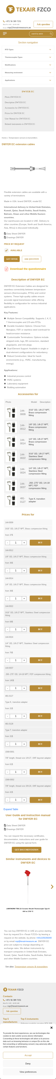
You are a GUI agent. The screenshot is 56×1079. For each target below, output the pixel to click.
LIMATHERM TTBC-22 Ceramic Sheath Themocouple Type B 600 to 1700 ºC (27, 910)
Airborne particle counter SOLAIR (36, 1023)
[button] (51, 1027)
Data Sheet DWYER (15, 233)
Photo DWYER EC (13, 97)
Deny (28, 1063)
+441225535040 (44, 938)
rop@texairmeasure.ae (19, 27)
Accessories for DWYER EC (17, 108)
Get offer (11, 259)
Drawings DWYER (15, 237)
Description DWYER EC (15, 102)
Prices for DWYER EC (14, 113)
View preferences (28, 1072)
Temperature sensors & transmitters (23, 138)
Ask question (43, 24)
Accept (28, 1055)
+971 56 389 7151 (13, 21)
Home (4, 138)
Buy (40, 543)
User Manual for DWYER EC (17, 119)
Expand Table (11, 809)
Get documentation (26, 850)
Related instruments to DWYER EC (20, 124)
